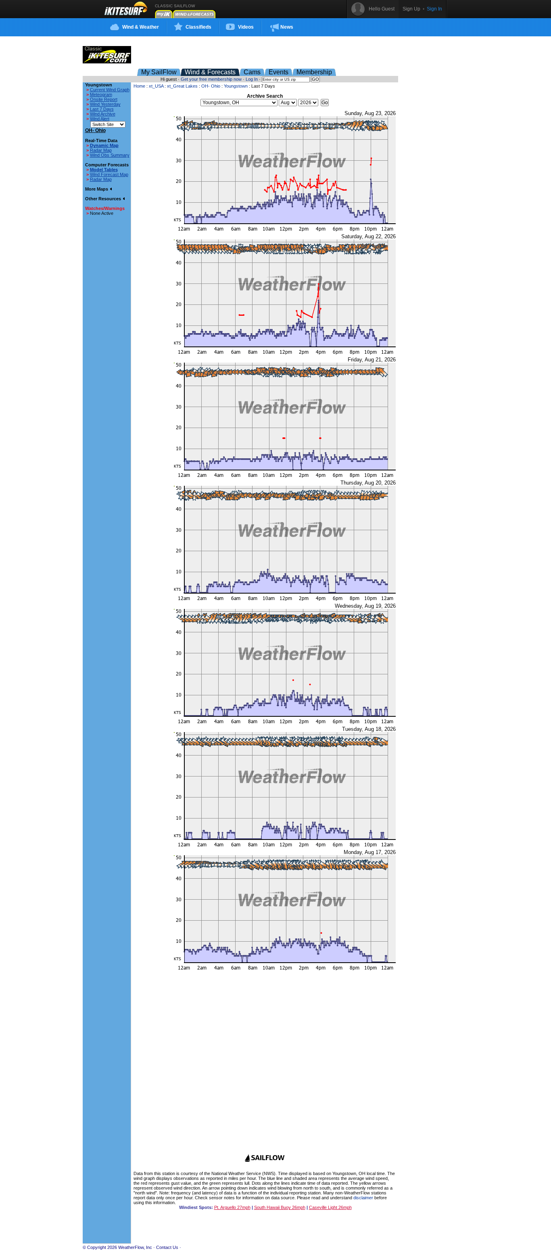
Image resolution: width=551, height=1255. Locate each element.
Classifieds (198, 27)
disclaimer (363, 1197)
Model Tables (104, 169)
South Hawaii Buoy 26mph (279, 1207)
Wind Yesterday (105, 104)
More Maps (97, 189)
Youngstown (236, 86)
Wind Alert (99, 118)
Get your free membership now (211, 79)
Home (139, 86)
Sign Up (411, 9)
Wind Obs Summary (109, 155)
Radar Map (101, 150)
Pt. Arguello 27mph (232, 1207)
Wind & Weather (140, 27)
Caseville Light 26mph (330, 1207)
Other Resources (103, 198)
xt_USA (156, 86)
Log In (252, 79)
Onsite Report (103, 99)
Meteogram (101, 94)
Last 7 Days (102, 109)
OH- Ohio (210, 86)
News (286, 27)
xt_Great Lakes (182, 86)
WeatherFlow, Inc (135, 1247)
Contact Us (167, 1247)
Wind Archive (102, 113)
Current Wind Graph (109, 89)
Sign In (434, 9)
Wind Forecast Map (109, 174)
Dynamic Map (104, 145)
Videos (246, 27)
